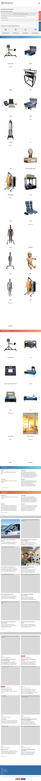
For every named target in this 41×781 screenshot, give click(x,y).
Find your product (4, 770)
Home (2, 764)
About (2, 768)
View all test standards (4, 487)
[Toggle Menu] (39, 3)
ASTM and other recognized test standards (20, 13)
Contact (2, 773)
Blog (1, 772)
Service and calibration (4, 771)
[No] (39, 778)
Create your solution (4, 769)
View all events (3, 756)
